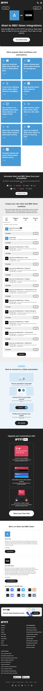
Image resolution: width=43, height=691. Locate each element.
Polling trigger (13, 239)
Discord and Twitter (30, 647)
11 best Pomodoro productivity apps (9, 666)
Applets (2, 632)
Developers (8, 682)
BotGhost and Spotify (31, 636)
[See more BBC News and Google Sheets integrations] (32, 595)
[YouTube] (22, 685)
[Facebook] (13, 685)
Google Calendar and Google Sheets (34, 632)
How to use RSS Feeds (6, 662)
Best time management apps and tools (9, 657)
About (35, 682)
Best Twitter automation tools (7, 655)
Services (3, 627)
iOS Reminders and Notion (32, 640)
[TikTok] (28, 685)
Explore (3, 625)
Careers (13, 682)
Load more (21, 354)
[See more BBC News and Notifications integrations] (21, 590)
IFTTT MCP (3, 634)
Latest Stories (5, 651)
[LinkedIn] (16, 685)
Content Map (4, 638)
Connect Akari (10, 551)
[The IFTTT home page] (4, 3)
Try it (36, 233)
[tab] (6, 219)
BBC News (19, 25)
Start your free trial (21, 513)
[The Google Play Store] (26, 677)
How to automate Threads (6, 668)
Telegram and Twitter (30, 645)
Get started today (21, 40)
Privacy (31, 682)
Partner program (20, 682)
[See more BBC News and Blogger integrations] (32, 590)
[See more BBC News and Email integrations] (10, 595)
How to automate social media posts (8, 670)
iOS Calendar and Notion (31, 629)
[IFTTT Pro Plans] (21, 228)
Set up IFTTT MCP (21, 193)
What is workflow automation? (7, 660)
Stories (2, 629)
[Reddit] (32, 685)
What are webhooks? (5, 664)
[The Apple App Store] (17, 677)
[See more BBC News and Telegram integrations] (21, 595)
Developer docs (4, 645)
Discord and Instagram (31, 627)
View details (8, 233)
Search (2, 640)
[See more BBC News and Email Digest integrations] (10, 590)
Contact (26, 682)
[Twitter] (25, 685)
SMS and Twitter (29, 638)
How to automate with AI (6, 653)
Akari (4, 25)
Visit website (7, 547)
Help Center (3, 636)
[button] (41, 3)
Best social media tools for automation (9, 673)
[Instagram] (19, 685)
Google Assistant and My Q (32, 634)
